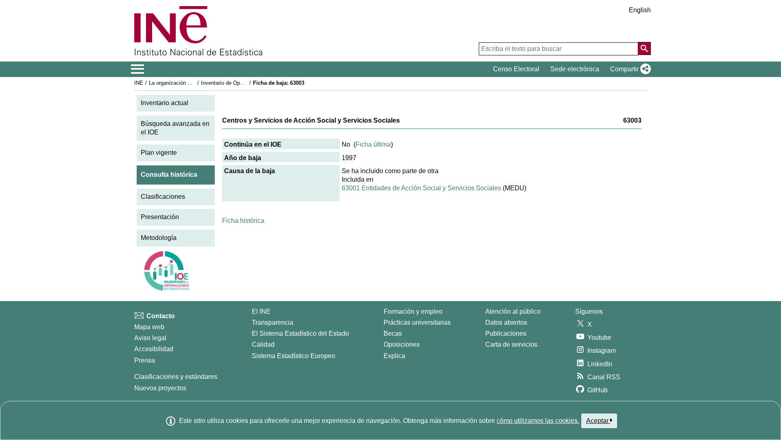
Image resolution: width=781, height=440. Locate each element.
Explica (394, 355)
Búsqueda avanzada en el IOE (175, 128)
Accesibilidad (153, 348)
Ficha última (373, 144)
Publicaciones (505, 333)
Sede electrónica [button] (574, 69)
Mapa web (149, 326)
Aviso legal (150, 337)
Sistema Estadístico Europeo (293, 355)
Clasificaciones (163, 196)
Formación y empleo (413, 311)
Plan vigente (159, 152)
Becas (393, 333)
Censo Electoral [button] (516, 69)
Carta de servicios (511, 344)
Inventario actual (164, 102)
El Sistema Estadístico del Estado (300, 333)
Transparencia (272, 322)
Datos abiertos (506, 322)
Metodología (159, 237)
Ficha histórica (243, 220)
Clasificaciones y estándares (175, 376)
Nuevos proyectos (160, 388)
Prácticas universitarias (417, 322)
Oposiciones (402, 344)
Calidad (263, 344)
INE (138, 83)
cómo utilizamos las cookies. (538, 420)
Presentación (160, 216)
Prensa (144, 360)
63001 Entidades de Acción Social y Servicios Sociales (421, 188)
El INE (261, 311)
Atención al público (513, 311)
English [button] (640, 10)
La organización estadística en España (194, 83)
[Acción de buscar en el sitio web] (644, 48)
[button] (629, 69)
